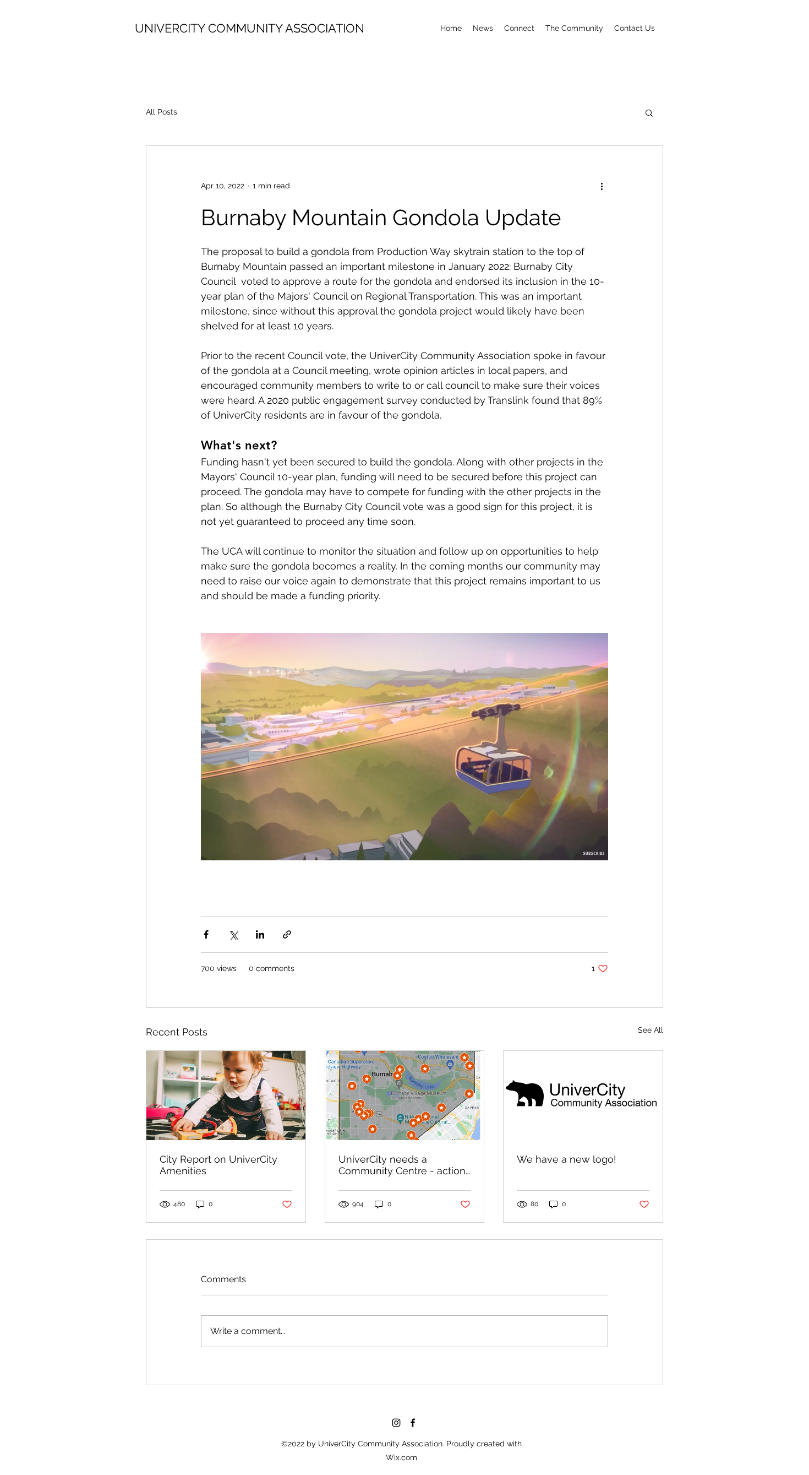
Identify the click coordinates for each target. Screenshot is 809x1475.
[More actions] (601, 185)
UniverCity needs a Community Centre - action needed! (402, 1164)
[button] (574, 28)
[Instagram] (396, 1422)
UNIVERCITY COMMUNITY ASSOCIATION (249, 28)
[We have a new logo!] (583, 1095)
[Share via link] (287, 934)
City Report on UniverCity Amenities (218, 1164)
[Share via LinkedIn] (260, 934)
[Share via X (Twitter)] (233, 934)
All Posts (161, 111)
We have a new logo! (566, 1159)
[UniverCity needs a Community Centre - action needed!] (404, 1095)
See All (650, 1030)
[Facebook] (412, 1422)
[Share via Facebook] (206, 934)
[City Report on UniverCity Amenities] (225, 1095)
